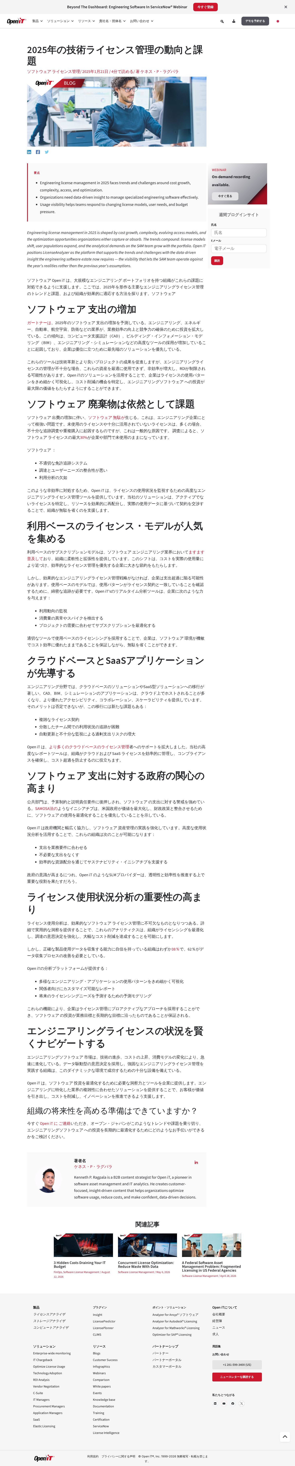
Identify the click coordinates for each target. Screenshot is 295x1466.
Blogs (96, 1353)
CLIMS (97, 1334)
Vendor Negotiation (46, 1386)
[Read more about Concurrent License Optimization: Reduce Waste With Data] (147, 1245)
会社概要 (218, 1314)
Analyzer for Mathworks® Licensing (176, 1328)
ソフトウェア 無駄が (106, 418)
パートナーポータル (167, 1360)
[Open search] (222, 21)
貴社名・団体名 (110, 21)
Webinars (99, 1373)
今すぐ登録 (205, 7)
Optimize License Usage (49, 1366)
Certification (101, 1419)
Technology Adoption (47, 1373)
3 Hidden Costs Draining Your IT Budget (80, 1264)
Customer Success (105, 1360)
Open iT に (48, 1123)
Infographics (101, 1366)
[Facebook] (38, 152)
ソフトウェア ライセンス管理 (53, 72)
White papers (102, 1386)
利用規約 (93, 1456)
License (104, 1321)
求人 (215, 1334)
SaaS (36, 1419)
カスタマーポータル (167, 1366)
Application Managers (47, 1413)
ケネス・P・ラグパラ (93, 1167)
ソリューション (58, 21)
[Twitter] (47, 152)
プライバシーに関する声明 (118, 1456)
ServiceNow (101, 1426)
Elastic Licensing (44, 1426)
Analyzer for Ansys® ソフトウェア (175, 1315)
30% (83, 437)
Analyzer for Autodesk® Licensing (175, 1321)
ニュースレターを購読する (237, 1377)
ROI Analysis (41, 1380)
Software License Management (81, 1272)
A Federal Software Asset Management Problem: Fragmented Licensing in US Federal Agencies (211, 1266)
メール (216, 241)
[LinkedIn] (215, 1403)
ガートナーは (39, 323)
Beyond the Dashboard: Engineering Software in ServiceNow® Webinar (127, 7)
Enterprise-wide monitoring (52, 1353)
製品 (35, 21)
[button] (255, 21)
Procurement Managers (49, 1406)
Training (98, 1413)
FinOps (58, 1272)
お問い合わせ (139, 21)
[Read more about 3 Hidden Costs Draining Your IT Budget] (83, 1245)
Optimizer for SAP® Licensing (172, 1334)
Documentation (103, 1406)
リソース (84, 21)
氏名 (214, 225)
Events (97, 1393)
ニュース (218, 1327)
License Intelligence (106, 1433)
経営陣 (217, 1321)
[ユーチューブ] (224, 1403)
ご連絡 (65, 1123)
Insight (97, 1315)
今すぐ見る (225, 196)
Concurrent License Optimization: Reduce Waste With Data (146, 1264)
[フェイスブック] (233, 1403)
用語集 (216, 1347)
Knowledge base (104, 1400)
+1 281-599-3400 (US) (237, 1365)
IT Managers (41, 1400)
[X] (241, 1403)
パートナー (161, 1353)
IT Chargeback (42, 1360)
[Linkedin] (29, 152)
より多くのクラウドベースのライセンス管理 (89, 747)
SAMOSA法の (46, 809)
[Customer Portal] (234, 22)
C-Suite (38, 1393)
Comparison (101, 1380)
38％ (176, 949)
